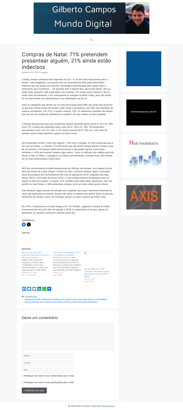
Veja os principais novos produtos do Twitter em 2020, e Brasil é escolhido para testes (61, 302)
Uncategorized (31, 296)
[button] (91, 40)
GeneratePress (108, 406)
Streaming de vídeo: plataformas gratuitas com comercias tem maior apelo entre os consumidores (66, 299)
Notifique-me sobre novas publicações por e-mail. (49, 382)
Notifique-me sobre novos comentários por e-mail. (49, 376)
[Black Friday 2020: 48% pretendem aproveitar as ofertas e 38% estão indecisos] (37, 263)
